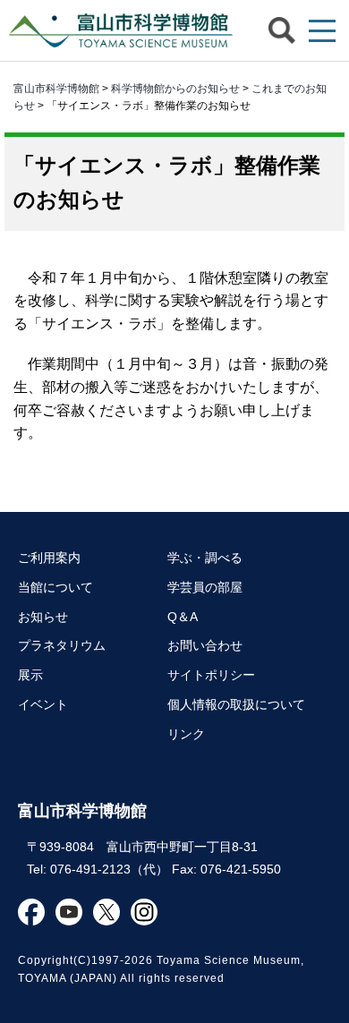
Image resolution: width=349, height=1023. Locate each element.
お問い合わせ (205, 645)
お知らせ (43, 617)
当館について (55, 587)
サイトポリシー (211, 675)
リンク (186, 734)
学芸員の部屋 (205, 587)
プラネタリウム (62, 645)
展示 (30, 675)
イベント (43, 704)
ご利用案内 (49, 557)
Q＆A (182, 617)
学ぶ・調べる (205, 557)
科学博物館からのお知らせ (175, 88)
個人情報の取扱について (236, 704)
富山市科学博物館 (116, 30)
